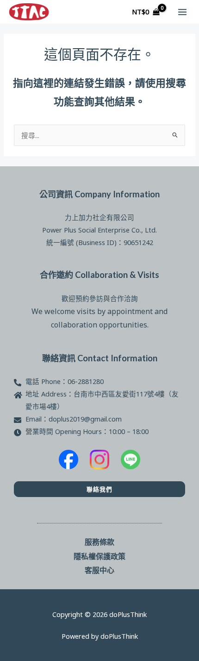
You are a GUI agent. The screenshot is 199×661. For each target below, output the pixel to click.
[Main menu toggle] (182, 11)
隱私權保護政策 (99, 556)
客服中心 (99, 570)
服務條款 (99, 541)
